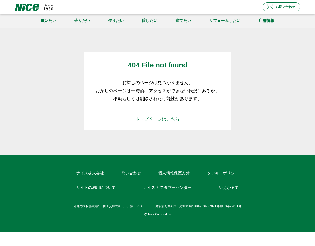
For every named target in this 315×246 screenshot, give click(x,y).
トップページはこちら (157, 119)
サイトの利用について (96, 187)
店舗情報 (266, 20)
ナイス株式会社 (90, 173)
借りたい (116, 20)
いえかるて (229, 187)
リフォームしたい (225, 20)
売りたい (82, 20)
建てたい (183, 20)
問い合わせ (131, 173)
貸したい (150, 20)
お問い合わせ (285, 7)
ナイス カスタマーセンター (167, 187)
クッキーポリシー (223, 173)
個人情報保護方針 (174, 173)
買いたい (48, 20)
